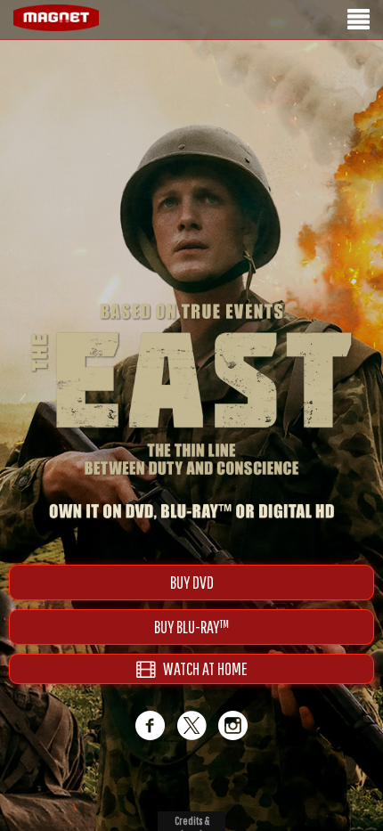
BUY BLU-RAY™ (191, 626)
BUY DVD (192, 582)
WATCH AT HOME (201, 668)
